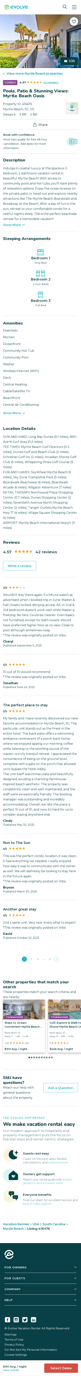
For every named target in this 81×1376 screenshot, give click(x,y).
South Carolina (54, 1224)
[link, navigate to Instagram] (16, 1319)
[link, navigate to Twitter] (25, 1319)
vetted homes (58, 1162)
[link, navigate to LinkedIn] (34, 1319)
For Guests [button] (15, 1278)
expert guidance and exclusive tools (47, 1181)
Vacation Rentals (16, 1224)
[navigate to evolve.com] (9, 1255)
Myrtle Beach (13, 1229)
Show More (12, 225)
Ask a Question (60, 1088)
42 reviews (50, 82)
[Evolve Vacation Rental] (16, 7)
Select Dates (61, 1368)
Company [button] (13, 1289)
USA (36, 1224)
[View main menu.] (74, 7)
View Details (11, 1370)
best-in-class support (37, 1203)
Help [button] (9, 1300)
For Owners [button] (16, 1267)
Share (43, 125)
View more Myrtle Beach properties (35, 73)
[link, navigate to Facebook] (8, 1319)
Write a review (19, 566)
